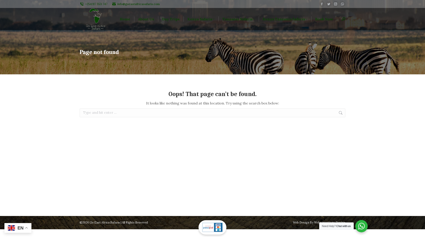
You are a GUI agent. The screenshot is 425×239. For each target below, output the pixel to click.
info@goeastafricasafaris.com (138, 4)
